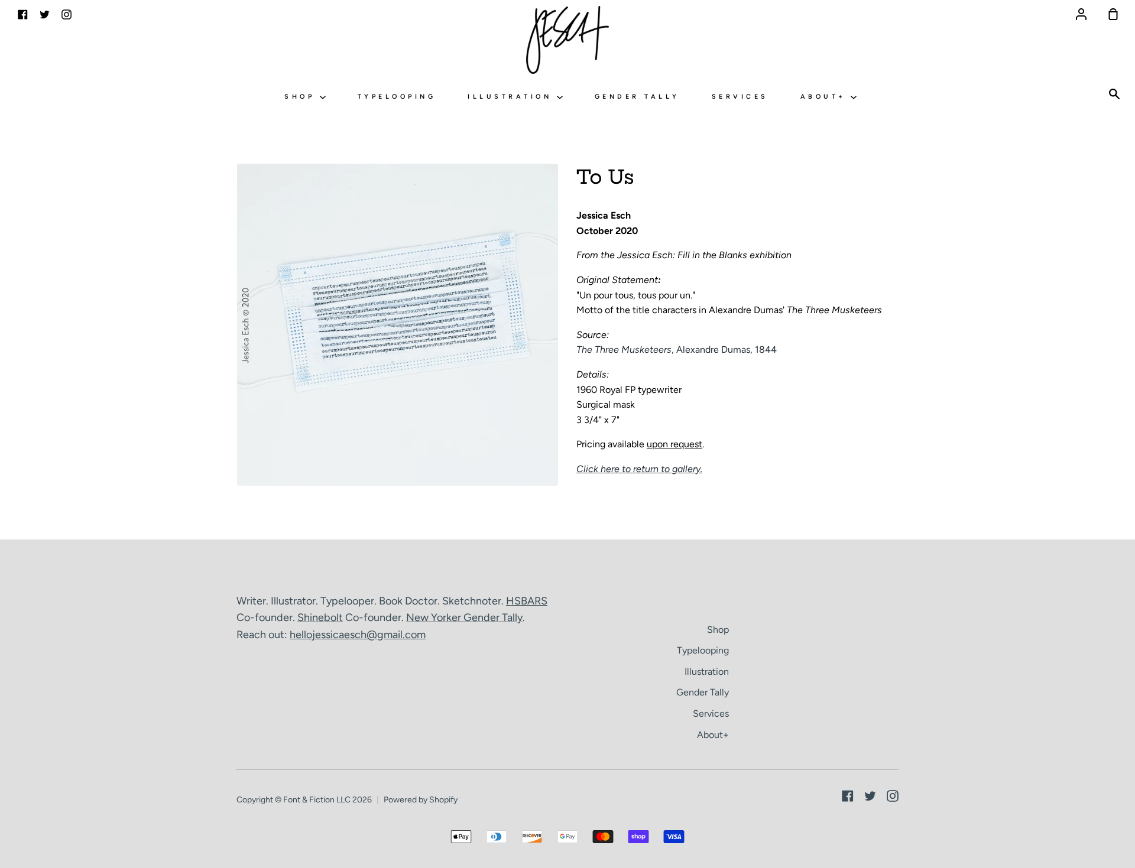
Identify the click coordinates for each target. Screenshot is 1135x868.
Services (740, 96)
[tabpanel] (397, 325)
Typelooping (397, 96)
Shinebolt (320, 617)
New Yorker (434, 617)
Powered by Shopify (421, 800)
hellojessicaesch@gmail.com (358, 634)
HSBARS (526, 600)
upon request (674, 444)
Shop (302, 96)
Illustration (512, 96)
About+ (825, 96)
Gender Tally (637, 96)
